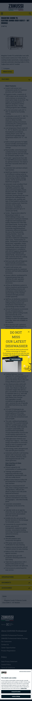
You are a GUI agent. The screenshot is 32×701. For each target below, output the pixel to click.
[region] (16, 684)
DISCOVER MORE (16, 359)
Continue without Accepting (25, 671)
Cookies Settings (16, 696)
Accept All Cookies (16, 691)
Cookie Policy (24, 688)
